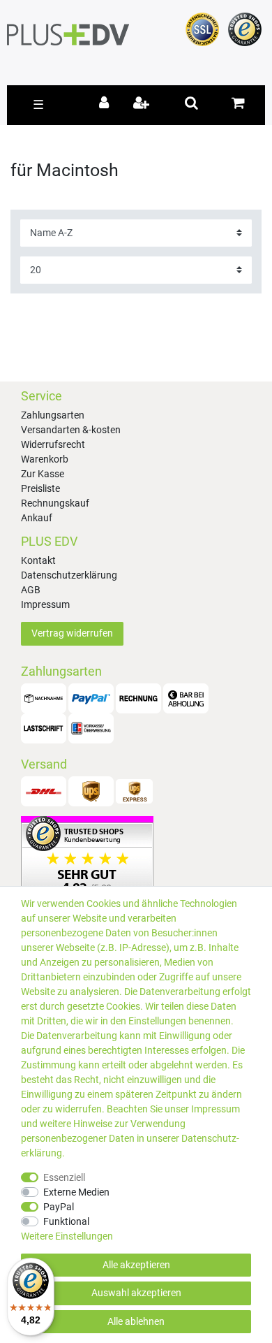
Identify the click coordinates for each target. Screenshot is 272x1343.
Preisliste (40, 488)
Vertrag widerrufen (72, 633)
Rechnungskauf (55, 503)
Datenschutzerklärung (69, 575)
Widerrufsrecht (53, 444)
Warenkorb (44, 459)
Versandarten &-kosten (71, 429)
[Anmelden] (106, 104)
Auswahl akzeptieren (136, 1292)
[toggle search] (191, 103)
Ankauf (36, 517)
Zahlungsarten (52, 415)
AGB (30, 589)
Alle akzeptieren (136, 1264)
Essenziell (64, 1177)
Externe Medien (76, 1192)
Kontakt (38, 560)
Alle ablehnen (136, 1321)
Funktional (66, 1221)
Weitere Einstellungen (67, 1236)
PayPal (58, 1206)
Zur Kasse (42, 473)
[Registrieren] (142, 104)
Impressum (45, 604)
